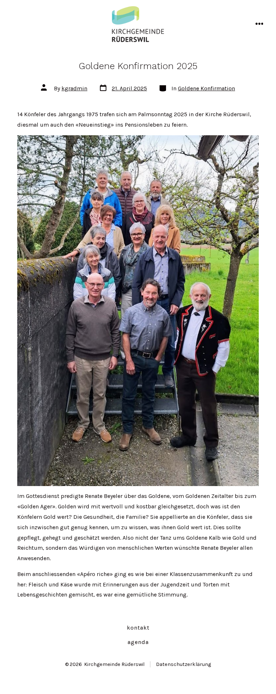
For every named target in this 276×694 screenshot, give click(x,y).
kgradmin (74, 88)
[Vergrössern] (249, 144)
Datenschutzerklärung (183, 664)
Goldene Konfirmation (206, 88)
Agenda (138, 642)
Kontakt (138, 627)
